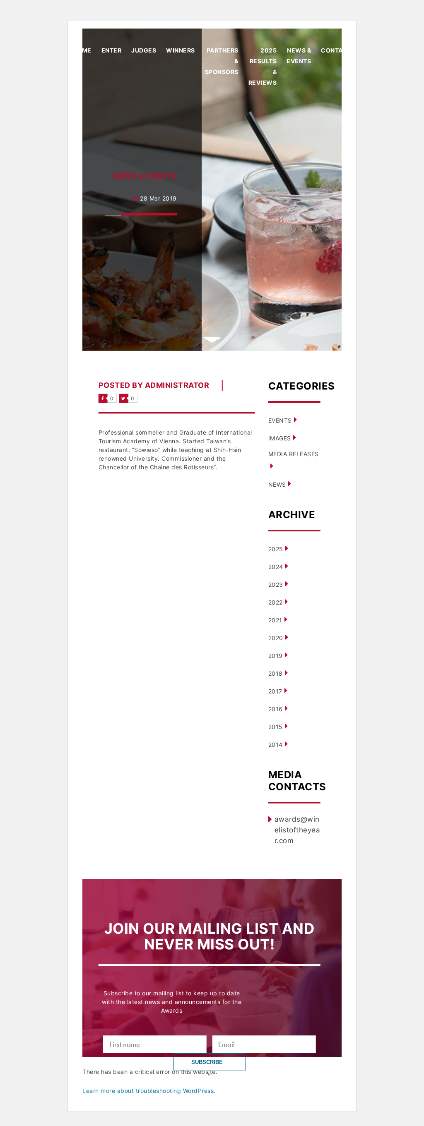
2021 (275, 620)
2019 (275, 655)
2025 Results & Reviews (262, 66)
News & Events (299, 56)
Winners (180, 50)
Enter (111, 50)
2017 (275, 691)
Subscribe (207, 1062)
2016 (275, 708)
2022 (275, 602)
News (277, 484)
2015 (275, 726)
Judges (143, 50)
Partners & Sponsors (221, 61)
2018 (275, 673)
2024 (275, 566)
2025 (275, 548)
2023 (275, 584)
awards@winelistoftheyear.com (297, 830)
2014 (275, 744)
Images (279, 438)
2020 (275, 637)
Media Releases (293, 453)
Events (280, 420)
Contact (336, 50)
